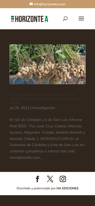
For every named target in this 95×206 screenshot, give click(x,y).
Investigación (43, 107)
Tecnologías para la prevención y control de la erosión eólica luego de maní (45, 98)
